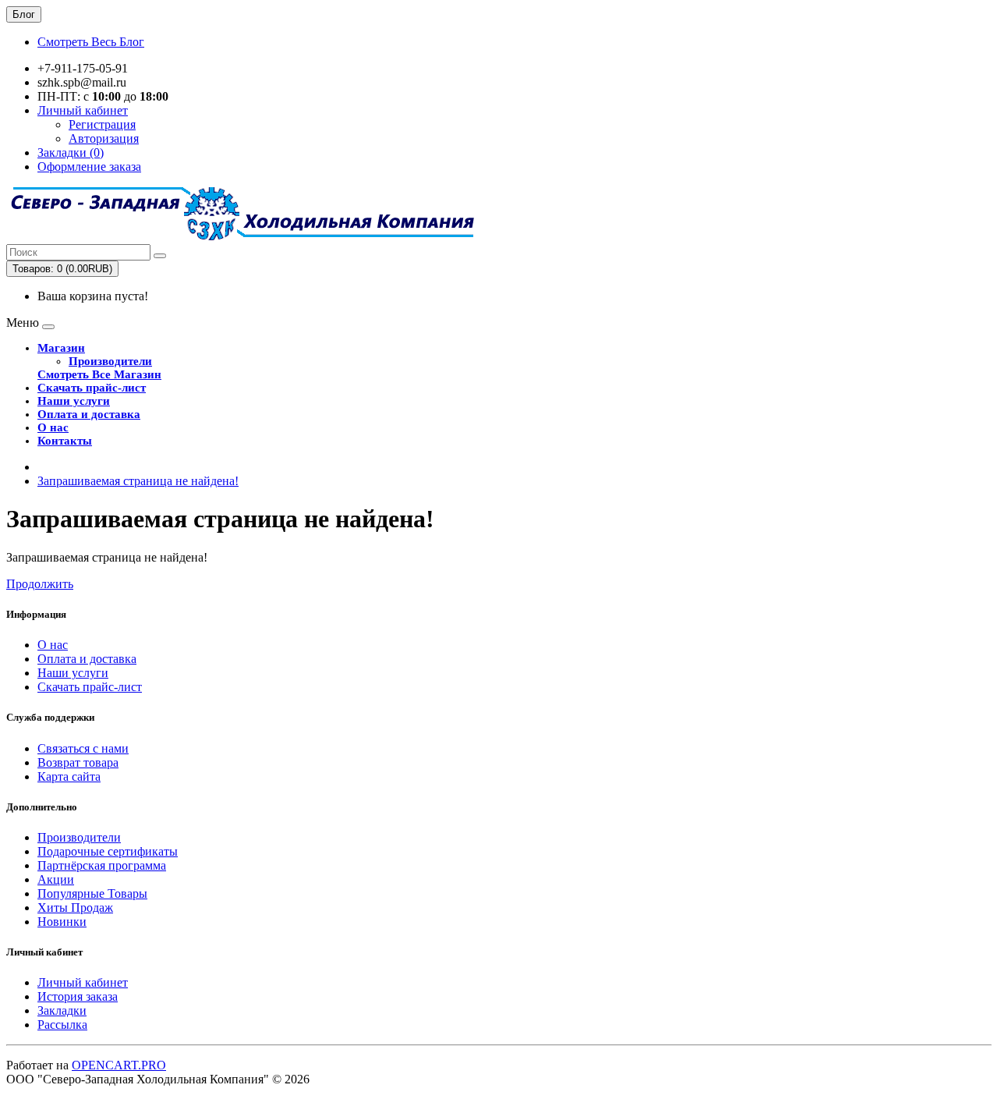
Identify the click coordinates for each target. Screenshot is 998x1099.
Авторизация (104, 138)
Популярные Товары (92, 893)
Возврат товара (78, 762)
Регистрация (102, 124)
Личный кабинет (82, 982)
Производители (110, 361)
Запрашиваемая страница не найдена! (138, 480)
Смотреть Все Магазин (99, 374)
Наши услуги (73, 401)
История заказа (77, 996)
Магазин (61, 348)
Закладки (62, 1010)
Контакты (64, 440)
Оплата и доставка (88, 414)
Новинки (62, 921)
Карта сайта (69, 776)
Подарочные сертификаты (107, 851)
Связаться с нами (83, 748)
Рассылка (62, 1024)
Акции (55, 879)
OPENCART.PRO (119, 1065)
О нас (53, 427)
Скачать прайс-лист (91, 387)
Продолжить (39, 583)
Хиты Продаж (75, 907)
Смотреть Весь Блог (90, 41)
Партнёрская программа (101, 865)
